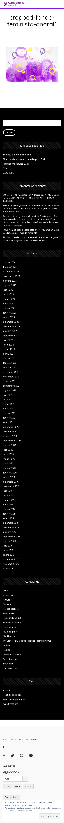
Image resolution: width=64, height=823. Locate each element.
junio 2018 (8, 550)
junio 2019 (8, 495)
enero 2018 (8, 554)
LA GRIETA (8, 173)
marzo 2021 (9, 413)
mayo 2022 (9, 349)
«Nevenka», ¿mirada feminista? (22, 233)
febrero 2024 (9, 267)
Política (6, 650)
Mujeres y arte (10, 631)
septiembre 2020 (12, 440)
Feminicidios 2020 (12, 618)
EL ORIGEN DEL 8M (35, 240)
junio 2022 (8, 344)
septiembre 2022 (12, 335)
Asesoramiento (9, 739)
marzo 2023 (9, 308)
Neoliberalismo (10, 636)
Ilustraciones (9, 627)
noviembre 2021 (11, 376)
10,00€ (28, 786)
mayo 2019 (8, 500)
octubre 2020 (10, 436)
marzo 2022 (9, 358)
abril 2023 (8, 303)
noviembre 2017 (11, 564)
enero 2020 (9, 477)
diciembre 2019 (10, 481)
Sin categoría (10, 659)
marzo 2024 (9, 262)
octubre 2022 (10, 331)
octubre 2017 (9, 568)
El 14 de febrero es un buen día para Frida (24, 159)
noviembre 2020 (11, 431)
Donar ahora (11, 797)
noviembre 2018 (11, 527)
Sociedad (8, 663)
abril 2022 (8, 353)
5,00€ (18, 786)
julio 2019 (7, 491)
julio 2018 (7, 545)
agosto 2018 (9, 541)
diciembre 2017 (10, 559)
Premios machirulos (13, 654)
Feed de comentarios (14, 699)
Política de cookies (24, 811)
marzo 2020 (9, 468)
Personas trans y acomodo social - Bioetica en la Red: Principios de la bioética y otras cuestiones (31, 218)
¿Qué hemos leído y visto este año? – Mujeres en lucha (31, 229)
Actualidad (8, 595)
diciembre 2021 (10, 372)
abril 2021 (8, 408)
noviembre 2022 (11, 326)
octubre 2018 (9, 532)
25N (5, 168)
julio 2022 (8, 340)
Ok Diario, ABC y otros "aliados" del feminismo (27, 640)
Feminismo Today (12, 622)
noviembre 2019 (11, 486)
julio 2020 (8, 449)
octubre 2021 (9, 381)
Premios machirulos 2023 (16, 163)
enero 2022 (9, 367)
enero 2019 (8, 518)
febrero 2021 (9, 417)
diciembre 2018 (10, 522)
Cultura (6, 599)
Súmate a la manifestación (17, 154)
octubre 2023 (10, 280)
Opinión (7, 645)
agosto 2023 (9, 285)
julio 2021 (7, 395)
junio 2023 (8, 294)
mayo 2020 (9, 459)
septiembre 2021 (11, 385)
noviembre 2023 (11, 276)
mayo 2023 (9, 299)
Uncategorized (10, 668)
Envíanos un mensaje (28, 739)
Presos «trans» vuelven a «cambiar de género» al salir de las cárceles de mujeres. (30, 222)
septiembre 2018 (11, 536)
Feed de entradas (12, 694)
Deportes (8, 604)
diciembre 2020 (11, 427)
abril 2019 (8, 504)
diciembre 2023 (11, 271)
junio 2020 (8, 454)
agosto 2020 (9, 445)
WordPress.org (10, 704)
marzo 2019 (9, 509)
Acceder (7, 690)
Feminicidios (9, 613)
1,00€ (7, 786)
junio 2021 (8, 399)
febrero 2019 (9, 513)
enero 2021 (8, 422)
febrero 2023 (9, 312)
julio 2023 (8, 290)
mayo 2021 (8, 404)
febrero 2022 (9, 363)
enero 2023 (9, 317)
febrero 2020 (10, 472)
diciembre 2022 (11, 321)
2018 (5, 590)
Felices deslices (11, 608)
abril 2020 (8, 463)
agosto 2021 (9, 390)
